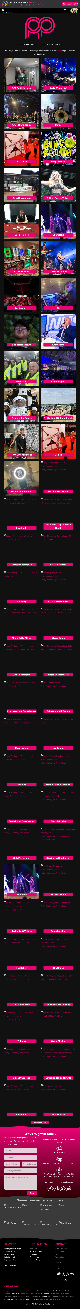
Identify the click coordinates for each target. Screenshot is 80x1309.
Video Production (22, 1078)
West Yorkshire (31, 1299)
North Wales (8, 1299)
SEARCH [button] (7, 10)
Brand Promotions (21, 198)
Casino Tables (22, 235)
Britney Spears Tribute (58, 198)
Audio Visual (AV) (10, 1251)
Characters (58, 235)
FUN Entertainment (22, 454)
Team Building (58, 931)
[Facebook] (50, 1188)
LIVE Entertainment (58, 601)
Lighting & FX (9, 1254)
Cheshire (7, 1291)
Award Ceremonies (21, 125)
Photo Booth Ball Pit (58, 674)
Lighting (21, 601)
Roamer (22, 784)
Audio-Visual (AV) (58, 88)
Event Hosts (58, 344)
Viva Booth (21, 1114)
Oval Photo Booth (22, 674)
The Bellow (21, 968)
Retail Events (21, 748)
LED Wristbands (58, 564)
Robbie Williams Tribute (58, 784)
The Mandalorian (21, 1004)
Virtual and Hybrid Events (58, 1078)
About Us (33, 1249)
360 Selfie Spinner (21, 88)
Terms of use (34, 1257)
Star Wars (22, 894)
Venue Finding (58, 1041)
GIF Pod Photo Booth (21, 491)
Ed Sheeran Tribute (21, 344)
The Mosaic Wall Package (58, 1004)
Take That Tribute (58, 894)
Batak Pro (22, 161)
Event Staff (21, 381)
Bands (58, 125)
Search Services (10, 1265)
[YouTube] (68, 1188)
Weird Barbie (58, 1114)
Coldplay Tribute (58, 271)
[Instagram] (56, 1188)
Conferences (21, 308)
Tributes (21, 1041)
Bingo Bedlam (58, 161)
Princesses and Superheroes (21, 711)
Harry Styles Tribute (58, 491)
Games (58, 454)
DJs (58, 308)
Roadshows (58, 748)
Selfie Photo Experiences (21, 821)
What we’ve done (36, 1251)
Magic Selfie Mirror (22, 638)
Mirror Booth (58, 638)
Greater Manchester (60, 1291)
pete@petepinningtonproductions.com (59, 1163)
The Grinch (58, 968)
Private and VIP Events (58, 711)
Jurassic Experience (22, 564)
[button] (3, 10)
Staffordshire (46, 1296)
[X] (62, 1188)
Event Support (58, 381)
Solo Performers (21, 858)
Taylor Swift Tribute (22, 931)
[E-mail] (59, 1159)
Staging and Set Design (58, 858)
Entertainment (9, 1257)
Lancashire (15, 1294)
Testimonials (34, 1254)
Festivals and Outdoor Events (58, 418)
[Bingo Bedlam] (74, 10)
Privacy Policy (35, 1260)
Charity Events (21, 271)
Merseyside (45, 1294)
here (60, 51)
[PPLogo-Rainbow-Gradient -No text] (5, 3)
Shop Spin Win (58, 821)
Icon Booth (21, 528)
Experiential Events (22, 418)
